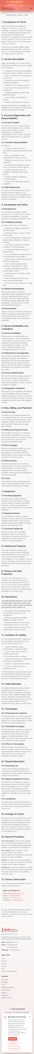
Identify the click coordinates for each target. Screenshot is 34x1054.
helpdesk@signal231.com (15, 893)
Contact (3, 966)
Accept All (13, 1039)
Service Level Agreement (9, 971)
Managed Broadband (7, 987)
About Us (4, 961)
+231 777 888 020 (14, 898)
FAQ (2, 968)
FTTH (3, 985)
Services (4, 963)
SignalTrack (5, 995)
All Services (4, 979)
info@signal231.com (11, 942)
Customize (15, 1048)
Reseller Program (6, 998)
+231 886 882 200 (14, 896)
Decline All (13, 1043)
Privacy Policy (6, 585)
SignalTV (4, 992)
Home (3, 958)
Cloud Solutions (6, 990)
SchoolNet (4, 982)
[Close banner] (29, 1017)
